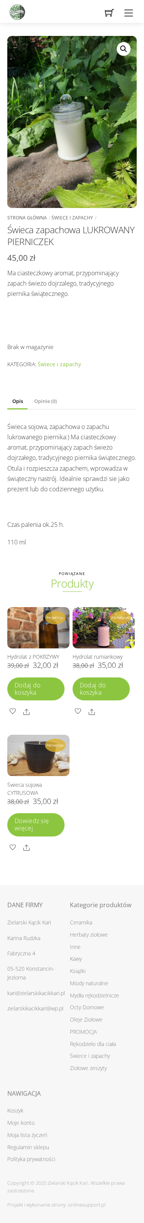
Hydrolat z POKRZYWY (33, 656)
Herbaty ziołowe (89, 934)
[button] (124, 49)
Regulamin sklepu (28, 1147)
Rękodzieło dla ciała (93, 1044)
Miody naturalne (89, 983)
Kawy (76, 958)
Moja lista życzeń (27, 1135)
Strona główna (27, 217)
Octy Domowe (87, 1007)
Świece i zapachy (72, 217)
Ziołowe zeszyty (88, 1068)
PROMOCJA (83, 1031)
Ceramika (81, 922)
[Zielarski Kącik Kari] (16, 10)
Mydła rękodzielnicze (94, 995)
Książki (78, 971)
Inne (75, 946)
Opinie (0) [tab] (45, 401)
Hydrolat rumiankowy (97, 656)
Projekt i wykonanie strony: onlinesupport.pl (56, 1204)
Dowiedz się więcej (32, 824)
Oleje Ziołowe (86, 1019)
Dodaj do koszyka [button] (28, 689)
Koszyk (15, 1110)
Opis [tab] (17, 401)
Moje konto (21, 1122)
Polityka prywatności (31, 1159)
